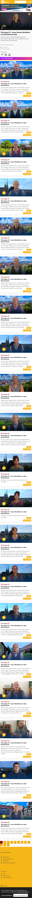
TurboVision (12, 863)
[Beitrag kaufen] (9, 54)
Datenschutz (6, 875)
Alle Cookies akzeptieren (20, 895)
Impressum (5, 861)
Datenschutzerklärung (23, 892)
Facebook (5, 886)
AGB (4, 873)
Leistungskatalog (7, 877)
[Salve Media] (16, 8)
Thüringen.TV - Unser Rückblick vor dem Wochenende (14, 84)
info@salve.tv (6, 857)
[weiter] (4, 845)
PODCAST (26, 96)
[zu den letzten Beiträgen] (8, 845)
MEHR (28, 93)
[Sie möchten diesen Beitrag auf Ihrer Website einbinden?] (5, 54)
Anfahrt (5, 871)
